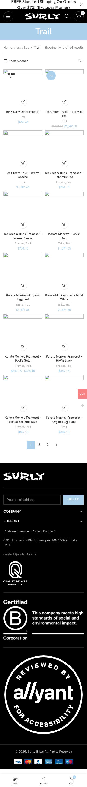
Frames (60, 182)
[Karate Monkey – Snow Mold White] (64, 272)
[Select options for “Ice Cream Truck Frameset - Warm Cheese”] (23, 224)
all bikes (23, 47)
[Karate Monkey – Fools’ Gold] (64, 211)
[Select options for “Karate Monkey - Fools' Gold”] (64, 224)
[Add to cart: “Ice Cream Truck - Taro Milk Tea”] (64, 102)
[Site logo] (42, 16)
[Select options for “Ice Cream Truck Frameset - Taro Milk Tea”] (64, 163)
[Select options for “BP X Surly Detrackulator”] (23, 102)
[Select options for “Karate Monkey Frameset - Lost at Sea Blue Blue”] (23, 408)
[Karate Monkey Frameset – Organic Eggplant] (64, 394)
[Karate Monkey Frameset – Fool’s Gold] (22, 333)
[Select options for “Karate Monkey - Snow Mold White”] (64, 285)
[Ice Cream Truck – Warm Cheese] (22, 150)
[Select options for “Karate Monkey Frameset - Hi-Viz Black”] (64, 346)
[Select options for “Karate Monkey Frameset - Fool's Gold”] (23, 346)
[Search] (66, 16)
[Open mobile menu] (8, 16)
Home (7, 47)
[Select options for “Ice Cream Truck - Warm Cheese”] (23, 163)
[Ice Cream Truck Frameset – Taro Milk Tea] (64, 150)
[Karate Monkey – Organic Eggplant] (22, 272)
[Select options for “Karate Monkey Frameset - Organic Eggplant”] (64, 408)
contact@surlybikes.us (19, 554)
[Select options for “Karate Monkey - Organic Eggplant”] (23, 285)
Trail (23, 117)
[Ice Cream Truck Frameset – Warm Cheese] (22, 211)
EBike (60, 243)
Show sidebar (18, 61)
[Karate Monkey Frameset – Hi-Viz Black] (64, 333)
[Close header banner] (81, 4)
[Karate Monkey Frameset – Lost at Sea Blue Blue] (22, 394)
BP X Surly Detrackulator (22, 112)
